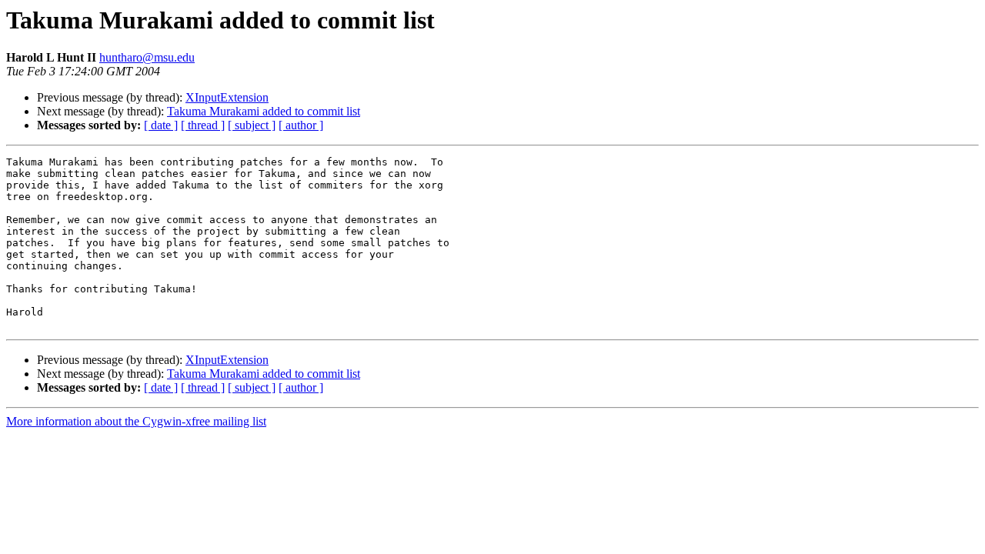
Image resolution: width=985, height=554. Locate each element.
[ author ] (301, 125)
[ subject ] (251, 125)
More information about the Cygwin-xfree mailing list (136, 421)
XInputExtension (227, 97)
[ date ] (161, 125)
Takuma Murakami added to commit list (263, 111)
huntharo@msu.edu (147, 57)
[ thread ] (203, 125)
